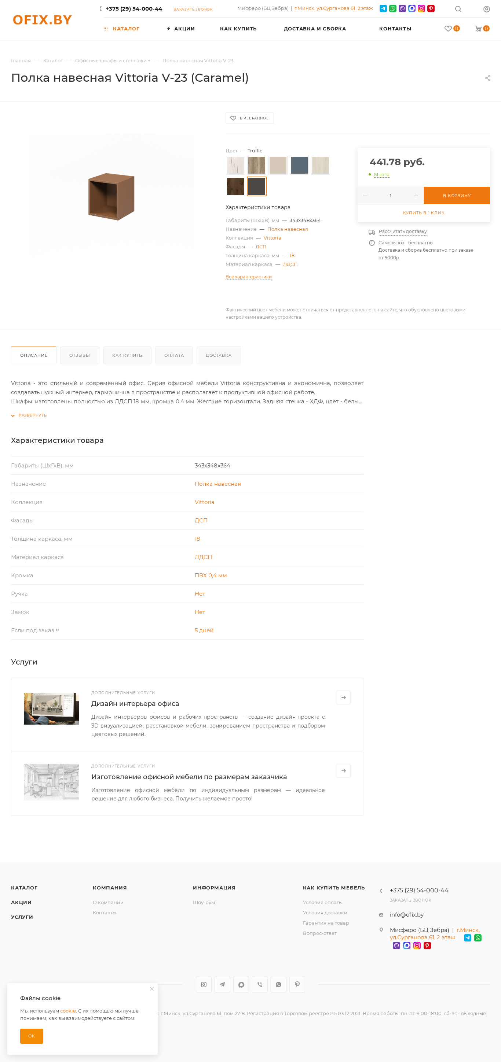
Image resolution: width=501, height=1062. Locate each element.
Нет (200, 593)
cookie (68, 1011)
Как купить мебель (334, 888)
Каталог (24, 888)
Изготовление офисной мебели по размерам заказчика (189, 777)
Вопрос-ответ (320, 933)
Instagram (204, 984)
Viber (260, 984)
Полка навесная (287, 229)
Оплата (174, 355)
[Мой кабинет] (486, 10)
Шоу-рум (204, 902)
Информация (214, 888)
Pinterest (297, 984)
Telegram (222, 984)
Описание (33, 355)
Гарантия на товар (326, 923)
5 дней (204, 630)
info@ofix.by (407, 914)
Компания (110, 888)
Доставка (218, 355)
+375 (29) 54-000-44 (134, 8)
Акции (21, 902)
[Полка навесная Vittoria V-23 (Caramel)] (111, 196)
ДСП (261, 246)
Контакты (104, 912)
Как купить (127, 355)
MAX (241, 984)
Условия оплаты (323, 902)
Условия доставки (325, 912)
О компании (108, 902)
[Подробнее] (344, 697)
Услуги (22, 917)
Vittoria (272, 238)
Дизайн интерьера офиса (135, 704)
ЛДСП (290, 264)
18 (292, 255)
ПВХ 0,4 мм (211, 575)
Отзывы (79, 355)
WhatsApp (278, 984)
